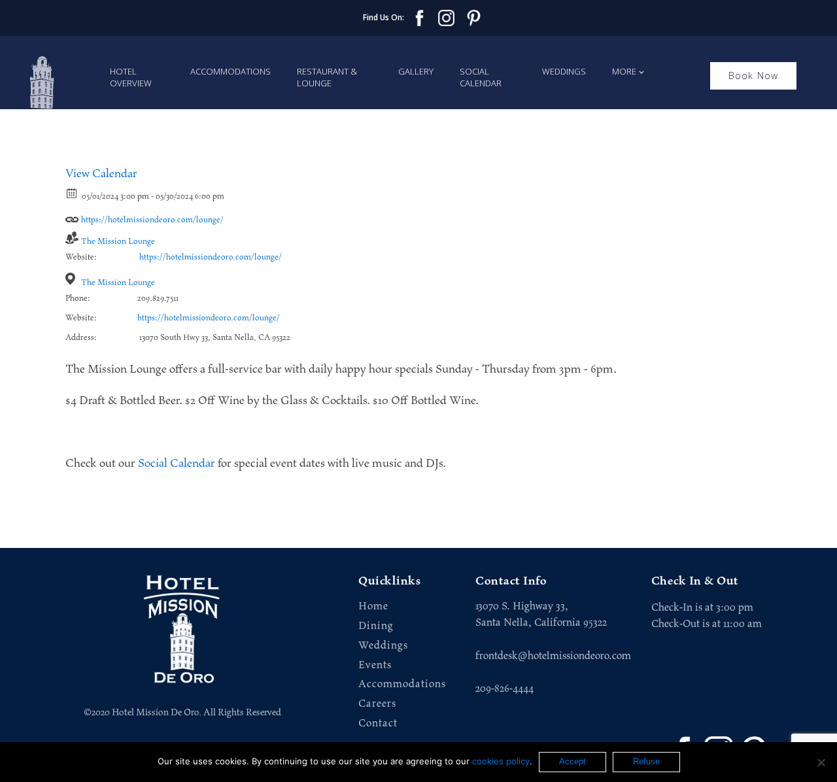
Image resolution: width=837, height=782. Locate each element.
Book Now (753, 75)
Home (373, 606)
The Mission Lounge (118, 241)
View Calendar (101, 174)
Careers (377, 704)
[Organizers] (72, 237)
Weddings (564, 71)
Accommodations (230, 71)
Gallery (416, 71)
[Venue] (72, 279)
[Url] (72, 216)
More (624, 71)
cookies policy (501, 761)
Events (375, 665)
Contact (378, 723)
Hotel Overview (131, 77)
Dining (376, 626)
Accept (572, 761)
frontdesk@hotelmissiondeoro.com (553, 655)
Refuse (646, 761)
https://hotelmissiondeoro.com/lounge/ (151, 220)
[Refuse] (820, 762)
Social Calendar (481, 77)
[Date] (72, 192)
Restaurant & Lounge (327, 77)
